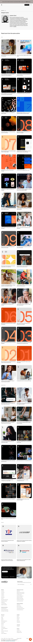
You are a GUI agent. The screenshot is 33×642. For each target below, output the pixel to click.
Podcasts (2, 632)
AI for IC (2, 624)
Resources (2, 10)
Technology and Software (20, 608)
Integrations (3, 602)
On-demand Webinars (4, 628)
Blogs (5, 10)
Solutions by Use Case (20, 589)
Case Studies (3, 622)
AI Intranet (2, 592)
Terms (7, 638)
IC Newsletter (3, 627)
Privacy (2, 638)
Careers (18, 619)
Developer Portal (19, 632)
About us (18, 617)
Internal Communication (4, 609)
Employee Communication (20, 593)
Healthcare (18, 604)
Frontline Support (19, 594)
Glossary (2, 623)
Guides (2, 618)
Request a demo (5, 571)
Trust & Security (3, 603)
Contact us (18, 622)
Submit (30, 584)
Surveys (2, 598)
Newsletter (2, 597)
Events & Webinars (4, 633)
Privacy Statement (12, 640)
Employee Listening (19, 597)
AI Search (2, 593)
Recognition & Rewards (4, 599)
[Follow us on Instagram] (27, 638)
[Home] (1, 4)
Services (18, 628)
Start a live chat (12, 576)
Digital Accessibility (4, 604)
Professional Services (20, 609)
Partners (18, 618)
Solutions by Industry (20, 603)
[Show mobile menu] (31, 5)
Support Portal (19, 631)
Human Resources (3, 608)
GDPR (5, 638)
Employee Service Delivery (20, 592)
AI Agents (2, 594)
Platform (2, 589)
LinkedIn (15, 26)
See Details (7, 640)
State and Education (20, 607)
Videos (2, 629)
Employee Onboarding (20, 598)
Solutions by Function (4, 607)
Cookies (9, 638)
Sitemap (12, 638)
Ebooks (2, 619)
